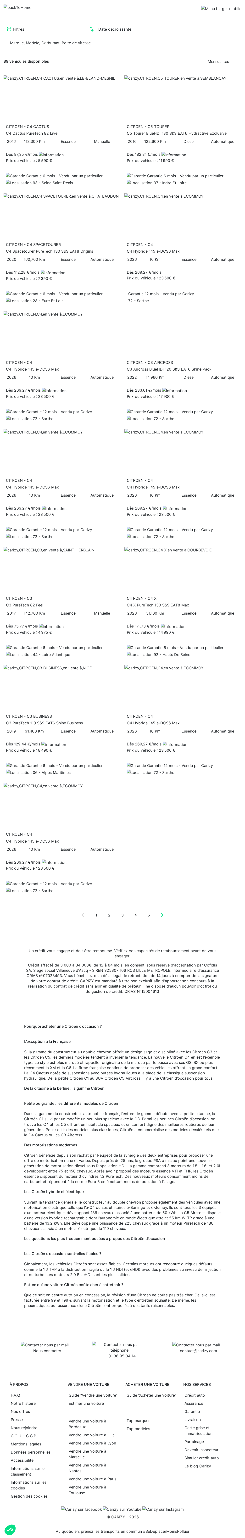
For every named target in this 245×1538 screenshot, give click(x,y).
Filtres (18, 29)
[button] (10, 1530)
